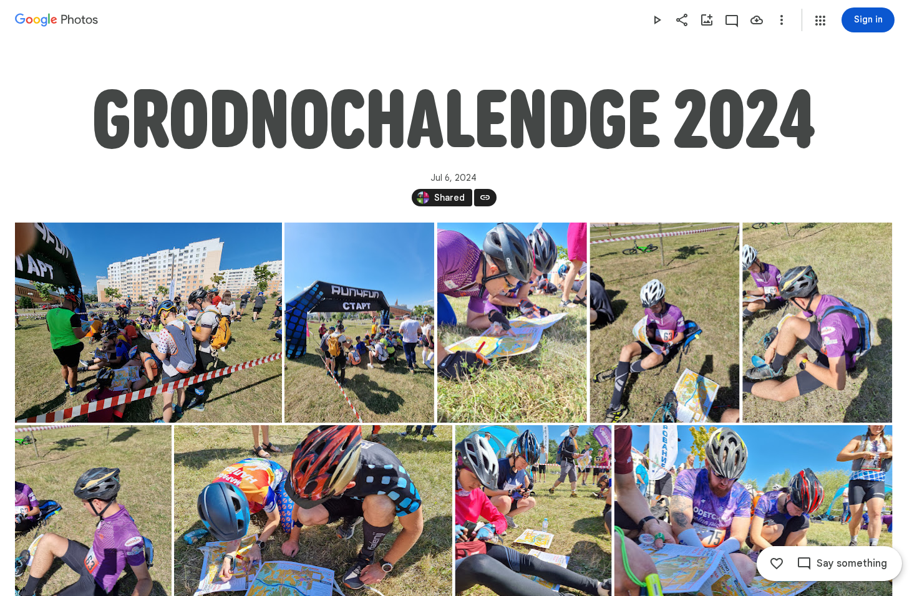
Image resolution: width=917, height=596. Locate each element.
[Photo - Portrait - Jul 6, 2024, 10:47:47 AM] (817, 323)
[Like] (776, 563)
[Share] (681, 19)
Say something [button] (852, 563)
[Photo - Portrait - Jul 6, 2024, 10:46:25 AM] (359, 323)
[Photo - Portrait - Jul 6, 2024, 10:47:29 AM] (512, 323)
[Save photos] (756, 19)
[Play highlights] (657, 20)
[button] (820, 20)
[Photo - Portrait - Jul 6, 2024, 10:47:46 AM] (665, 323)
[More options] (781, 19)
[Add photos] (706, 19)
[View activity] (731, 19)
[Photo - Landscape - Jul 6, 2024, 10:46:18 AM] (148, 323)
